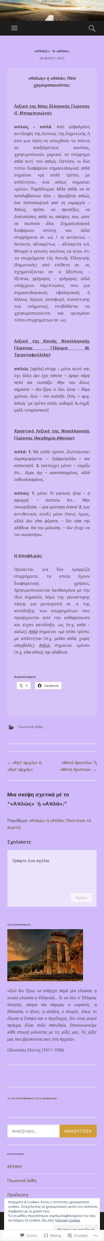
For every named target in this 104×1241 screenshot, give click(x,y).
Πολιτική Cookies (67, 1220)
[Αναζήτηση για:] (52, 1131)
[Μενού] (14, 28)
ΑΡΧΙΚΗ (14, 1166)
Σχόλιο (81, 897)
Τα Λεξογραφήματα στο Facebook (32, 1098)
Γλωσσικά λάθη (30, 727)
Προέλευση (17, 1195)
